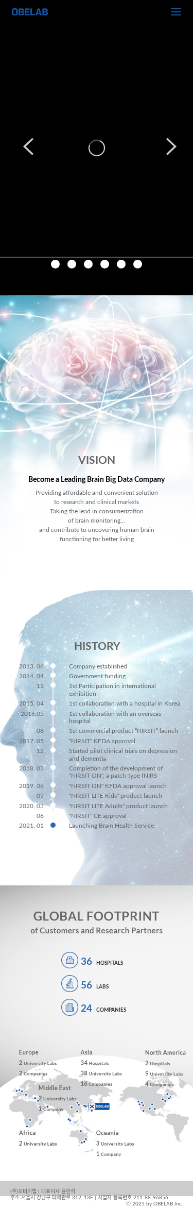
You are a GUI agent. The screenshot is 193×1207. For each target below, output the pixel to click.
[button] (25, 147)
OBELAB (30, 11)
